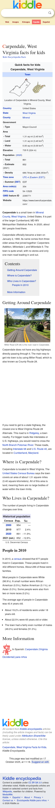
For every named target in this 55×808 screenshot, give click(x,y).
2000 (8, 525)
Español (46, 22)
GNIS (5, 195)
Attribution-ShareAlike (34, 735)
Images (15, 22)
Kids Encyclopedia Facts (14, 56)
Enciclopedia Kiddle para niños (32, 800)
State (5, 112)
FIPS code (8, 190)
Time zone (8, 177)
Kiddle (6, 797)
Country (7, 108)
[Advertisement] (27, 33)
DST (17, 181)
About (27, 797)
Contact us (8, 800)
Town (27, 74)
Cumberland (20, 452)
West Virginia (29, 112)
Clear (43, 13)
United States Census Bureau (18, 473)
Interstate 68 (19, 449)
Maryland (33, 452)
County (7, 117)
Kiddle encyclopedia (31, 729)
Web (7, 22)
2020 (18, 154)
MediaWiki (8, 794)
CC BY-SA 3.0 (35, 782)
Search (49, 13)
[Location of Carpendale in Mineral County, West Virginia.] (27, 87)
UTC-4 (26, 177)
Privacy (37, 797)
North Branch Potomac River (17, 445)
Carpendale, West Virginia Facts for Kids (24, 747)
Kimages (26, 22)
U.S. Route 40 (39, 449)
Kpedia (36, 22)
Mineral (26, 117)
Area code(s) (9, 186)
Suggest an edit (40, 761)
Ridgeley (34, 433)
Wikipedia (7, 791)
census (18, 558)
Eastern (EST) (37, 177)
